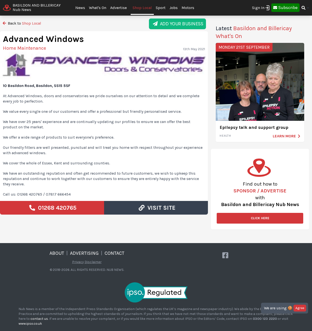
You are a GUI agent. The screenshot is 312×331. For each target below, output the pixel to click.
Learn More (284, 136)
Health (225, 135)
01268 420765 (56, 207)
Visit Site (160, 207)
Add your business (180, 24)
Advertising (84, 253)
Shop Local (142, 7)
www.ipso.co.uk (30, 324)
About (56, 253)
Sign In (258, 7)
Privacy (78, 262)
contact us (39, 319)
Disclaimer (93, 262)
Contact (114, 253)
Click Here (260, 218)
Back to (24, 23)
